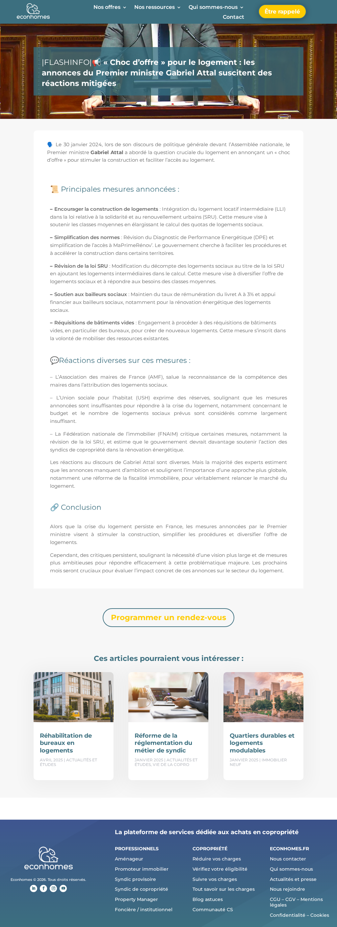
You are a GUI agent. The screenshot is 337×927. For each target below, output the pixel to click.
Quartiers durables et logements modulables (262, 743)
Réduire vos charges (217, 859)
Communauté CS (213, 910)
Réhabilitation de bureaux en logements (66, 743)
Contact (233, 17)
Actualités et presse (293, 879)
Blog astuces (208, 899)
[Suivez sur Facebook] (43, 888)
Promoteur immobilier (141, 869)
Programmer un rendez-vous (168, 617)
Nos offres (106, 7)
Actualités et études (68, 762)
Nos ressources (154, 7)
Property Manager (136, 899)
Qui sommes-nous (213, 7)
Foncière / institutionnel (143, 910)
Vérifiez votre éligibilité (220, 869)
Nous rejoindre (287, 889)
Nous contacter (288, 859)
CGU (275, 899)
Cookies (319, 915)
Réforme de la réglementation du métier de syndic (163, 743)
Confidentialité (287, 915)
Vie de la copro (171, 764)
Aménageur (129, 859)
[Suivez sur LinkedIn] (33, 888)
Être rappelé (282, 11)
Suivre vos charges (215, 879)
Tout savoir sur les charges (224, 889)
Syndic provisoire (135, 879)
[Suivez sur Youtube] (63, 888)
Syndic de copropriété (141, 889)
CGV (290, 899)
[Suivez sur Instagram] (53, 888)
